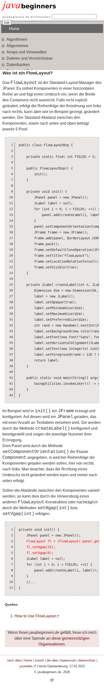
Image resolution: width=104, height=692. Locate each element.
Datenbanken (18, 65)
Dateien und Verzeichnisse (29, 58)
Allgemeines (17, 46)
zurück (39, 660)
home (28, 660)
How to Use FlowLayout (35, 616)
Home (14, 29)
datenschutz (87, 660)
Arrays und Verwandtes (26, 52)
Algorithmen (16, 39)
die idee (52, 660)
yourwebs (26, 666)
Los (6, 22)
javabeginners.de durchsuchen (26, 17)
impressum (68, 660)
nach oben (14, 660)
